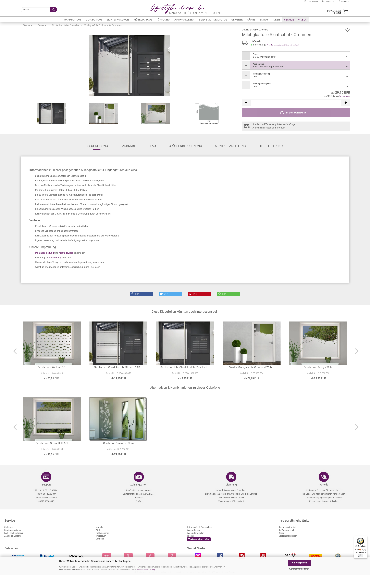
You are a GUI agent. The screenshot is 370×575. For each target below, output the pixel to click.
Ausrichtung (55, 257)
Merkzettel (345, 1)
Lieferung (231, 484)
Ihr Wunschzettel (286, 530)
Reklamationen (102, 533)
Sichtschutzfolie (118, 19)
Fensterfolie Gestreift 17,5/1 (52, 443)
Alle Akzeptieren (299, 563)
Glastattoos (94, 19)
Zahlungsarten (138, 484)
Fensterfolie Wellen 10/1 (52, 367)
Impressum (101, 536)
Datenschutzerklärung (146, 569)
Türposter (163, 19)
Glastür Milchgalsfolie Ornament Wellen (251, 367)
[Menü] (365, 537)
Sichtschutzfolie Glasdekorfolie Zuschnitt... (184, 367)
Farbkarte (129, 146)
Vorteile (323, 484)
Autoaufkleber (184, 19)
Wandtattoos (72, 19)
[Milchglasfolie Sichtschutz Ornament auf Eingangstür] (129, 65)
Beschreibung (97, 146)
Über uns (100, 539)
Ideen (276, 19)
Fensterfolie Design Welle (318, 367)
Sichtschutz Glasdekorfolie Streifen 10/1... (118, 367)
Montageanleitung (230, 146)
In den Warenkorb (296, 112)
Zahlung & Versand (12, 536)
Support (46, 484)
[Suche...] (53, 9)
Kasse (281, 533)
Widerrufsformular (195, 533)
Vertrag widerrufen (198, 539)
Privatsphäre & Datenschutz (199, 527)
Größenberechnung (185, 146)
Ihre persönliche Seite (288, 527)
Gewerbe (237, 19)
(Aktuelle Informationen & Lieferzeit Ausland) (283, 45)
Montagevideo (66, 252)
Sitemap (191, 536)
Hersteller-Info (271, 146)
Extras (264, 19)
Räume (251, 19)
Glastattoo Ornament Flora (118, 443)
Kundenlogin (329, 1)
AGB (98, 530)
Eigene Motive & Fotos (212, 19)
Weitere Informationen (299, 569)
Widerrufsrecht (193, 530)
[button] (246, 102)
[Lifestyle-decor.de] (185, 8)
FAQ (153, 146)
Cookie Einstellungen (288, 536)
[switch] (360, 555)
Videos (302, 19)
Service (289, 19)
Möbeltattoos (143, 19)
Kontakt (99, 527)
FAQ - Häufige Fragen (13, 533)
